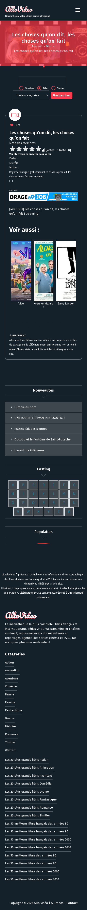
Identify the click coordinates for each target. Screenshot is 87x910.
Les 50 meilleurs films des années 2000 (32, 871)
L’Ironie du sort (25, 407)
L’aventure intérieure (29, 450)
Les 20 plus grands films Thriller (27, 815)
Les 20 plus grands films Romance (29, 807)
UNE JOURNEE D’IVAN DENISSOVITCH (39, 418)
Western (11, 750)
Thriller (10, 742)
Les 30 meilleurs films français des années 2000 (38, 839)
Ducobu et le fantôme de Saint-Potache (42, 439)
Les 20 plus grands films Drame (27, 791)
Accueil (37, 46)
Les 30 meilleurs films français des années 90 (36, 831)
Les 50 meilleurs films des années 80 (30, 855)
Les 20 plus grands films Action (27, 759)
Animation (12, 670)
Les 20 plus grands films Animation (29, 767)
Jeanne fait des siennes (30, 429)
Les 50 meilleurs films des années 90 (30, 863)
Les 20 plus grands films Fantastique (31, 799)
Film (48, 46)
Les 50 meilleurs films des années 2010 (32, 879)
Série (60, 88)
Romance (11, 734)
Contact (72, 903)
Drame (9, 694)
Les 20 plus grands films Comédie (28, 783)
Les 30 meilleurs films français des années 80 (36, 823)
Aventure (11, 678)
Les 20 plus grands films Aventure (29, 775)
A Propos (57, 903)
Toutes (29, 88)
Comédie (11, 686)
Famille (10, 702)
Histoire (10, 726)
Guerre (10, 718)
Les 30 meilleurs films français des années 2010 (38, 847)
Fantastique (13, 710)
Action (9, 662)
